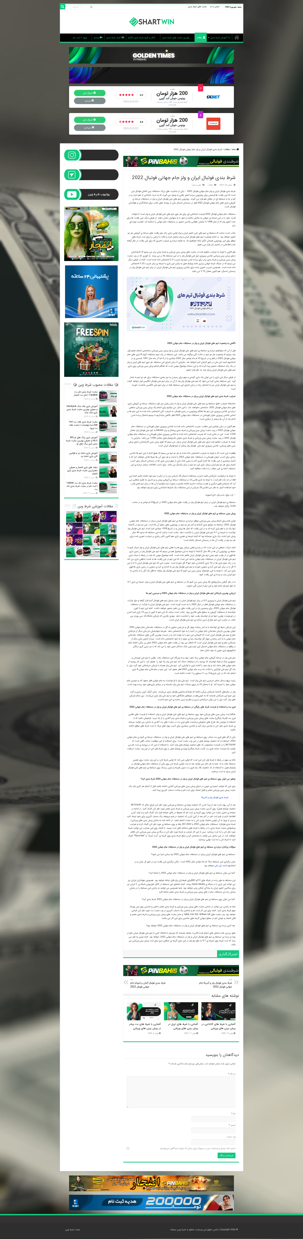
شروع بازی (88, 93)
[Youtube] (87, 7)
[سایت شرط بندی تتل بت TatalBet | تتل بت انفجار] (108, 396)
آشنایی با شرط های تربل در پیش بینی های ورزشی (183, 1026)
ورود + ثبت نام (80, 37)
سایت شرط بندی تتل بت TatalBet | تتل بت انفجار (85, 393)
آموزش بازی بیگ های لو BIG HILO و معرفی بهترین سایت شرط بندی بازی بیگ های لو (81, 441)
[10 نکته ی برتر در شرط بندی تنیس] (91, 528)
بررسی (88, 101)
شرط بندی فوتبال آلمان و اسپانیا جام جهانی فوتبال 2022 (148, 983)
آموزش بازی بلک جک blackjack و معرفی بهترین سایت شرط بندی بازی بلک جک (82, 409)
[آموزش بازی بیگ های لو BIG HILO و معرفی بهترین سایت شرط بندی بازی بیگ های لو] (108, 442)
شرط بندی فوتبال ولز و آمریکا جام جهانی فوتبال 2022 (215, 983)
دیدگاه (231, 1074)
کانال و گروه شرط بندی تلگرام (141, 37)
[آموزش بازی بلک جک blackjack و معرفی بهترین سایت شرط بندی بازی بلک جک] (108, 411)
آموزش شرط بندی (218, 37)
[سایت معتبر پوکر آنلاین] (108, 516)
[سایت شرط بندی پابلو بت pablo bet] (91, 551)
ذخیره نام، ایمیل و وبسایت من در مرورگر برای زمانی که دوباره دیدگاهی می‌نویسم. (197, 1148)
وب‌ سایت (230, 1137)
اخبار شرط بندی (113, 37)
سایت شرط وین (236, 37)
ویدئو (96, 37)
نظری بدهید (196, 185)
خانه (234, 149)
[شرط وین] (152, 21)
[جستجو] (62, 6)
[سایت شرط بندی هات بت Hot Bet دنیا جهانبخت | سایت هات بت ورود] (108, 426)
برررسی (88, 127)
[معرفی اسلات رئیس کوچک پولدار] (74, 540)
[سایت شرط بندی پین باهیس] (213, 123)
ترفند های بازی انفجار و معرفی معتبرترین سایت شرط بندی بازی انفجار (82, 470)
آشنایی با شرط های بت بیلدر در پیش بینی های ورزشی (145, 1026)
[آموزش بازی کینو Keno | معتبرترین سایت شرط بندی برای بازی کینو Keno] (108, 528)
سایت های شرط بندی (197, 6)
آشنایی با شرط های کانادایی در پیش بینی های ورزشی (218, 1026)
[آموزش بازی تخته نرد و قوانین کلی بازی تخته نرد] (108, 458)
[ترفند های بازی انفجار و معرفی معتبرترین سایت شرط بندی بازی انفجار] (108, 472)
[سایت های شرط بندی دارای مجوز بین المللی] (108, 540)
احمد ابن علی (220, 865)
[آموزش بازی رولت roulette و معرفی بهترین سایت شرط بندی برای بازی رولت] (74, 551)
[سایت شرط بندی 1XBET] (213, 97)
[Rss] (91, 7)
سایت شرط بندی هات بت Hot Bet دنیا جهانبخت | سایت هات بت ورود (83, 425)
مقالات (199, 37)
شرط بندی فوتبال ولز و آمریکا (214, 797)
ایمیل (232, 1125)
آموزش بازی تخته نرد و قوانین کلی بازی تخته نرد (83, 454)
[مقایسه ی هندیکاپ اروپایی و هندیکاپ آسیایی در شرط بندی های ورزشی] (74, 528)
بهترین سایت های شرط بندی (175, 37)
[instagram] (83, 7)
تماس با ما (214, 6)
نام (233, 1113)
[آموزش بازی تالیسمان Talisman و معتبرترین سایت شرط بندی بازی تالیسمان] (108, 551)
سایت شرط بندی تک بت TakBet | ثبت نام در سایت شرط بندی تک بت (81, 486)
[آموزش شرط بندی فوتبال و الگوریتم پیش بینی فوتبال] (91, 516)
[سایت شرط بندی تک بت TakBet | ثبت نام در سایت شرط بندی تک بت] (108, 487)
